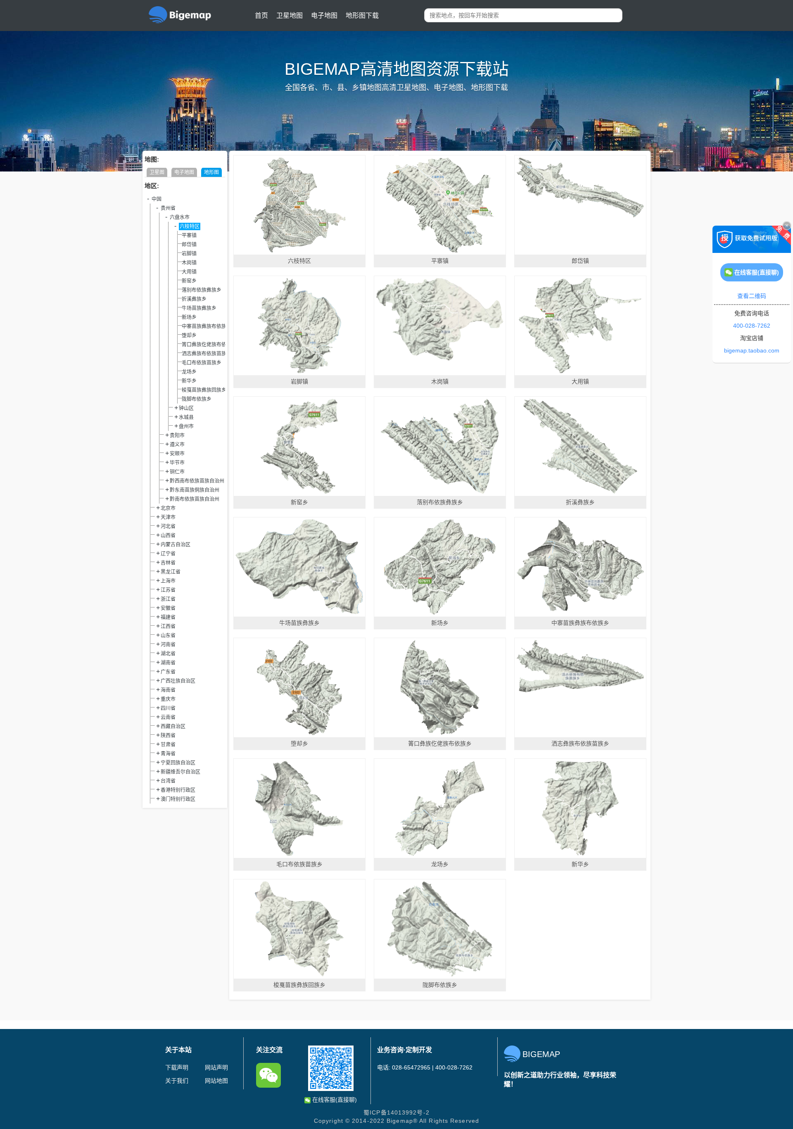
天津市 (168, 517)
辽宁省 (168, 554)
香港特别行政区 (178, 790)
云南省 (168, 717)
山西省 (168, 535)
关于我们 (176, 1080)
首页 (261, 15)
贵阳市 (177, 435)
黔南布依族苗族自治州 (194, 499)
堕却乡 (189, 335)
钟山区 (186, 408)
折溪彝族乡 (194, 299)
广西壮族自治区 (178, 681)
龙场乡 (189, 372)
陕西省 (168, 735)
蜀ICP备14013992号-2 (396, 1112)
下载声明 (176, 1067)
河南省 (168, 645)
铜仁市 (177, 472)
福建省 (168, 617)
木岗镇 (189, 263)
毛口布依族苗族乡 (201, 363)
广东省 (168, 672)
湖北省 (168, 654)
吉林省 (168, 563)
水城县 (186, 417)
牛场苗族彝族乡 (199, 308)
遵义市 (177, 445)
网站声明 (216, 1067)
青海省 (168, 754)
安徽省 (168, 608)
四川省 (168, 708)
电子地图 (324, 15)
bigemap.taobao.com (751, 350)
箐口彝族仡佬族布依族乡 (209, 345)
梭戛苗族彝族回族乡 (204, 390)
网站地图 (216, 1080)
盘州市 (186, 426)
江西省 (168, 626)
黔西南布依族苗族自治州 (197, 481)
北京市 (168, 508)
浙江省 (168, 599)
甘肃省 (168, 745)
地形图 (211, 172)
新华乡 (189, 381)
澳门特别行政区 (178, 799)
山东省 (168, 635)
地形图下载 (362, 15)
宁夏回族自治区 (178, 763)
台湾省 (168, 781)
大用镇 (189, 272)
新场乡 (189, 317)
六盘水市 (180, 217)
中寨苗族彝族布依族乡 (206, 326)
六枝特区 (189, 226)
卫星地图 (289, 15)
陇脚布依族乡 (196, 399)
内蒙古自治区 (175, 545)
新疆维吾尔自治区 (180, 772)
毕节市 (177, 463)
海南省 (168, 690)
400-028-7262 (751, 325)
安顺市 (177, 454)
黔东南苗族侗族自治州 (194, 490)
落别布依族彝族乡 (201, 290)
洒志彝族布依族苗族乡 (206, 354)
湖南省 (168, 663)
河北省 (168, 526)
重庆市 (168, 699)
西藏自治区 (173, 726)
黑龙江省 (170, 572)
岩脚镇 (189, 254)
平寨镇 (189, 235)
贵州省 (168, 208)
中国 (156, 199)
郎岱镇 (189, 245)
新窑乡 (189, 281)
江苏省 (168, 590)
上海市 (168, 581)
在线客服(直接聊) (334, 1099)
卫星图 (157, 172)
